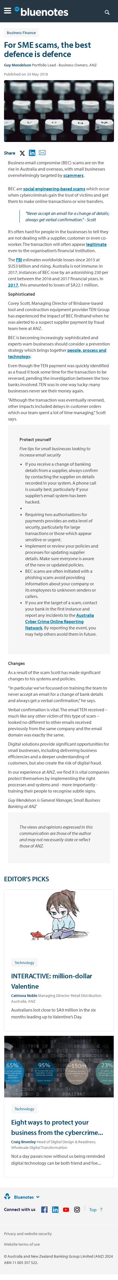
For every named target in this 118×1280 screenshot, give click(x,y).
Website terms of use (22, 1244)
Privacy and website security (28, 1233)
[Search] (107, 12)
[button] (7, 11)
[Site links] (38, 1197)
